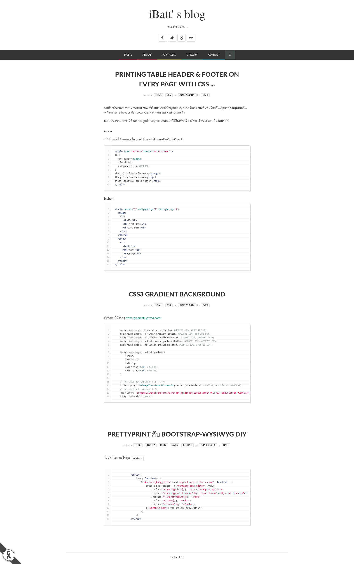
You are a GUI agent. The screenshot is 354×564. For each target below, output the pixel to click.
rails (175, 445)
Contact (214, 54)
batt (205, 95)
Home (128, 54)
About (147, 54)
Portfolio (169, 54)
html (158, 95)
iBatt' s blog (177, 13)
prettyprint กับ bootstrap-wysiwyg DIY (177, 434)
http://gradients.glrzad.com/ (144, 318)
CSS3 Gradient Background (177, 294)
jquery (150, 445)
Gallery (192, 54)
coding (187, 445)
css (169, 95)
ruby (163, 445)
